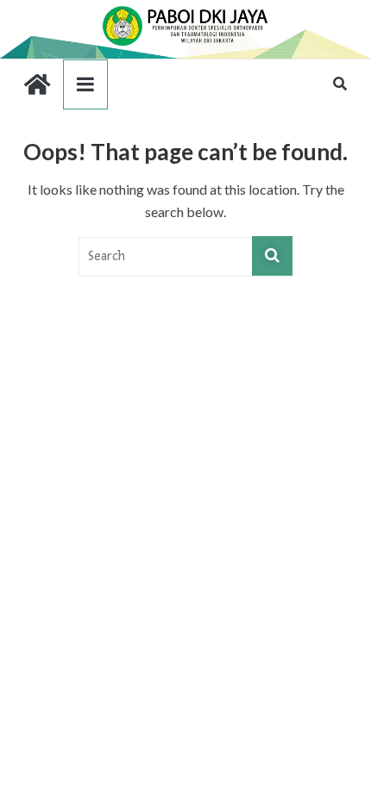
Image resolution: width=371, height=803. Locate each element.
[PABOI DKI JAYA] (185, 11)
